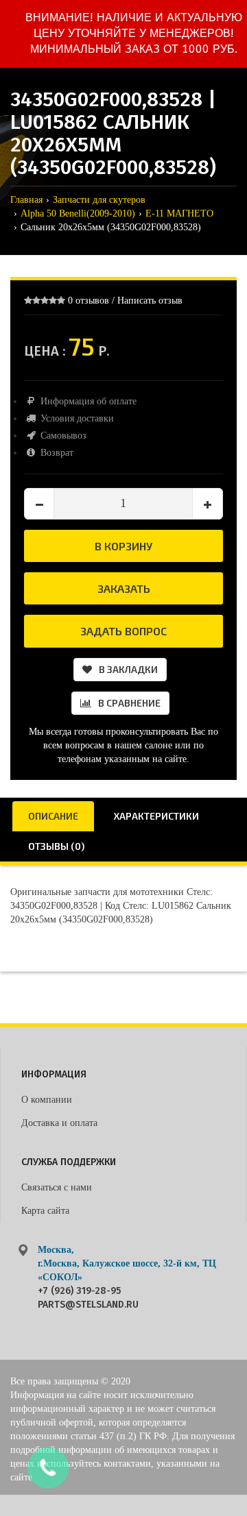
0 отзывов (88, 300)
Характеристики (156, 816)
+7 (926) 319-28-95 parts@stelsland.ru (88, 1297)
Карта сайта (45, 1211)
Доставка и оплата (59, 1123)
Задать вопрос (123, 630)
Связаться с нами (56, 1187)
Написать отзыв (150, 300)
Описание (53, 816)
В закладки (128, 669)
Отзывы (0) (56, 846)
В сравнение (129, 703)
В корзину (123, 545)
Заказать (123, 588)
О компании (46, 1100)
